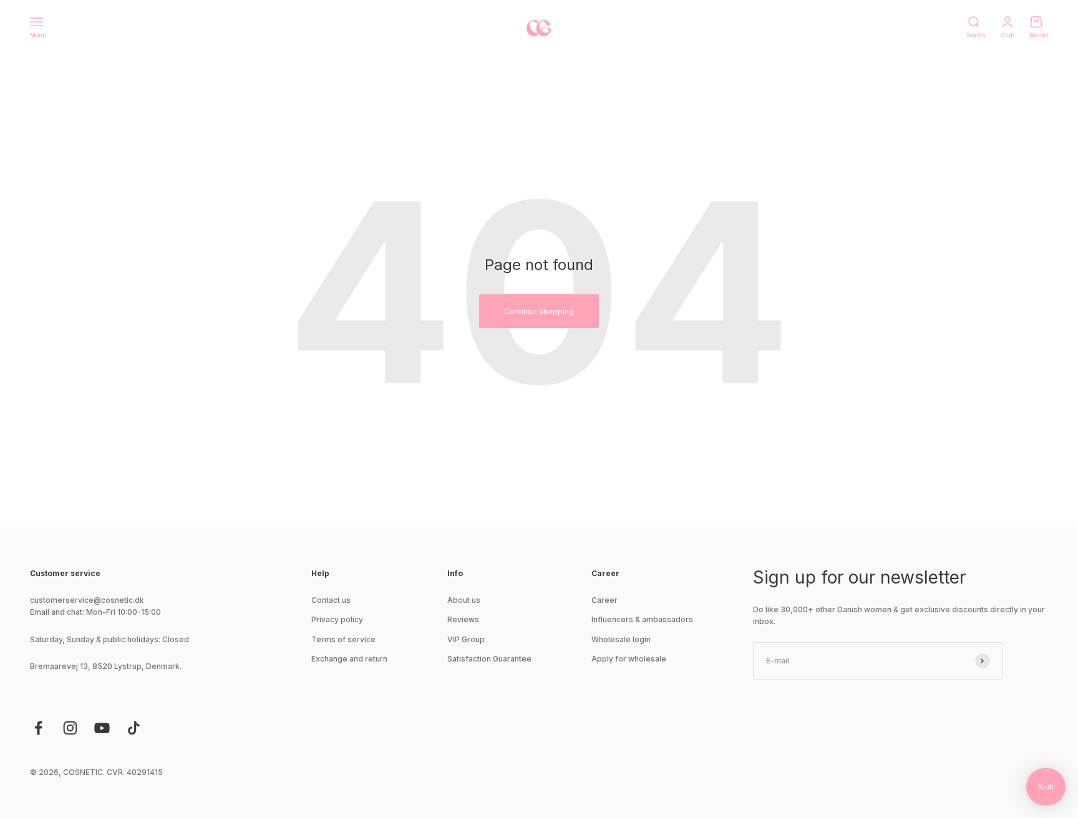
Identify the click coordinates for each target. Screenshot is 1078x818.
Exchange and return (349, 658)
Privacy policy (337, 619)
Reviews (463, 619)
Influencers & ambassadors (642, 619)
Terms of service (343, 639)
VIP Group (466, 639)
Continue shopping (539, 311)
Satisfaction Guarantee (489, 658)
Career (604, 600)
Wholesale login (621, 639)
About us (463, 600)
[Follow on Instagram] (70, 727)
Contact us (331, 600)
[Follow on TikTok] (133, 727)
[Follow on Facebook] (38, 727)
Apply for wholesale (628, 658)
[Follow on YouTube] (102, 727)
